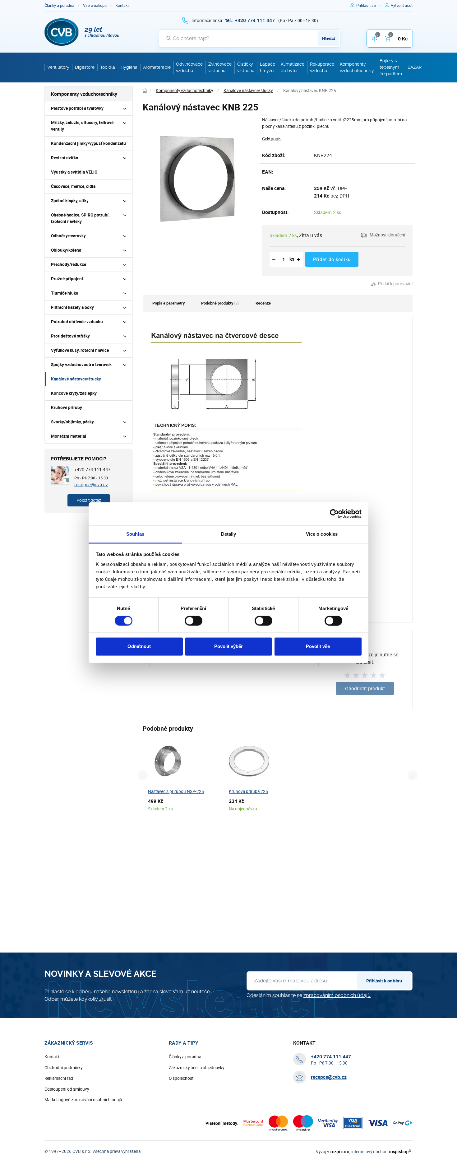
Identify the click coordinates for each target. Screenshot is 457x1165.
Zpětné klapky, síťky (70, 200)
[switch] (193, 621)
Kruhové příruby (66, 407)
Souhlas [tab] (135, 534)
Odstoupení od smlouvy (66, 1089)
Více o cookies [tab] (322, 534)
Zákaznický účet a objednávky (196, 1067)
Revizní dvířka (64, 158)
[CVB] (82, 32)
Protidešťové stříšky (70, 336)
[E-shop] (145, 90)
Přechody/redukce (68, 264)
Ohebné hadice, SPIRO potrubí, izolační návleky (80, 218)
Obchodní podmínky (63, 1067)
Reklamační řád (58, 1078)
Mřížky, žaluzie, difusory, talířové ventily (82, 126)
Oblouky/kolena (66, 250)
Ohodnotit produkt (365, 688)
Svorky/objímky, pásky (72, 422)
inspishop (400, 1151)
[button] (383, 235)
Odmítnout (139, 646)
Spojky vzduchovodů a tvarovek (81, 364)
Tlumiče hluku (64, 293)
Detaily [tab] (228, 534)
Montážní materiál (68, 436)
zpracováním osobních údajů (337, 995)
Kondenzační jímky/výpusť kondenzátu (88, 143)
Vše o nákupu (95, 5)
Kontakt (122, 5)
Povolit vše (318, 646)
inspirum (339, 1151)
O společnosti (181, 1078)
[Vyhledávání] (168, 38)
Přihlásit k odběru (384, 980)
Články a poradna (59, 5)
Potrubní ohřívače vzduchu (77, 321)
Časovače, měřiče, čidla (73, 186)
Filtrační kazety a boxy (72, 307)
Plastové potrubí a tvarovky (77, 108)
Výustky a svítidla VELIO (74, 172)
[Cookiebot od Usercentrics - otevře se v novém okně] (334, 513)
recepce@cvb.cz (91, 484)
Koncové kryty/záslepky (74, 393)
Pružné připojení (67, 279)
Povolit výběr (228, 646)
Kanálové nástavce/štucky (76, 379)
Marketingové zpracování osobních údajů (83, 1099)
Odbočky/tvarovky (68, 236)
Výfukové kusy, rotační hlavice (80, 350)
